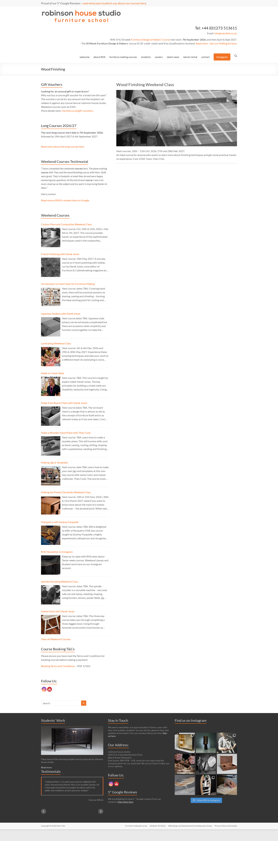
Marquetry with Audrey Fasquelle (59, 521)
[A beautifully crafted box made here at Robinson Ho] (227, 764)
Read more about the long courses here (62, 146)
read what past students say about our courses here (114, 3)
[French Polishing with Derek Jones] (50, 267)
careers (159, 56)
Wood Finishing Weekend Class (145, 84)
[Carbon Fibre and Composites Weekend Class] (50, 237)
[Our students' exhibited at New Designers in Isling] (185, 743)
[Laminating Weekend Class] (50, 356)
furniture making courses (123, 56)
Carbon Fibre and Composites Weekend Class (66, 224)
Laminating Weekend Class (56, 343)
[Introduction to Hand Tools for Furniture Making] (50, 297)
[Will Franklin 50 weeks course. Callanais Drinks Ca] (206, 743)
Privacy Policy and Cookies (226, 826)
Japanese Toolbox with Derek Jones (60, 313)
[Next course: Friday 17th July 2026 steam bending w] (227, 743)
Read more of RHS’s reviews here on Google (65, 200)
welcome (84, 56)
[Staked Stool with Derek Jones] (50, 624)
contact (205, 56)
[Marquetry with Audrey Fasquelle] (50, 535)
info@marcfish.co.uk (225, 33)
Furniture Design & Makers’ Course (150, 39)
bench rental (190, 56)
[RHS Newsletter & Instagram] (50, 565)
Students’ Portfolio (158, 826)
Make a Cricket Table (52, 373)
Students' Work (53, 720)
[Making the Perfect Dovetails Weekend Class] (50, 505)
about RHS (99, 56)
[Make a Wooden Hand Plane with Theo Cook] (50, 446)
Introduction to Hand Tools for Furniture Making (68, 283)
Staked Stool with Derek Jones (57, 611)
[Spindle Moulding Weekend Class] (50, 594)
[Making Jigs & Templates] (50, 475)
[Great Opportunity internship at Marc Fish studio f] (185, 785)
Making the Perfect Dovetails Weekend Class (66, 492)
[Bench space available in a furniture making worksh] (185, 764)
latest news (173, 56)
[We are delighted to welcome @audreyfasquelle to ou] (227, 785)
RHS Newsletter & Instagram (57, 551)
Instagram (222, 56)
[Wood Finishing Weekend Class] (176, 91)
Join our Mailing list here (222, 43)
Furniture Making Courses (136, 826)
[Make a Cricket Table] (50, 386)
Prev (43, 811)
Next (100, 811)
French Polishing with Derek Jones (60, 254)
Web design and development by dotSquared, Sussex (190, 826)
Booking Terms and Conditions (58, 666)
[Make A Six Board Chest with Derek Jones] (50, 416)
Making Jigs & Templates (54, 462)
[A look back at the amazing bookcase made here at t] (206, 785)
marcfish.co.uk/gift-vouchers (77, 110)
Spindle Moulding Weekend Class (59, 581)
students (146, 56)
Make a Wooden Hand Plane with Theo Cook (66, 432)
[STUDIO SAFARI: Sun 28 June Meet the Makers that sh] (206, 764)
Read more (202, 43)
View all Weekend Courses (55, 639)
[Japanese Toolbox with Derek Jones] (50, 326)
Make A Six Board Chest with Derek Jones (64, 402)
